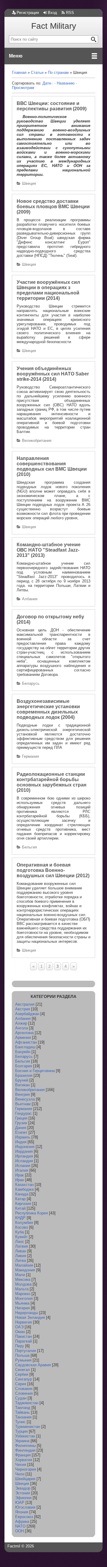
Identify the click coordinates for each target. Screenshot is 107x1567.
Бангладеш (25, 1047)
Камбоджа (24, 1189)
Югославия (25, 1507)
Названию (66, 83)
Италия (21, 1170)
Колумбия (24, 1222)
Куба (19, 1232)
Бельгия (29, 847)
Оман (20, 1331)
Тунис (20, 1422)
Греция (21, 1118)
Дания (20, 1127)
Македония (25, 1270)
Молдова (23, 1284)
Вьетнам (23, 1104)
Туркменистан (27, 1426)
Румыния (23, 1360)
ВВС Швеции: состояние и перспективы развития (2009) (51, 106)
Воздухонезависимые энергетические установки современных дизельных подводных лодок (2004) (48, 709)
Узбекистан (25, 1436)
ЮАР (19, 1502)
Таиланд (22, 1407)
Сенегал (22, 1369)
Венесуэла (25, 1099)
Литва (20, 1260)
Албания (29, 599)
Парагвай (23, 1341)
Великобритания (36, 440)
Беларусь (31, 683)
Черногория (25, 1469)
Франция (23, 1455)
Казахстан (24, 1184)
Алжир (21, 1023)
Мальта (22, 1289)
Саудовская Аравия (33, 1365)
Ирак (19, 1175)
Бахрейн (22, 1052)
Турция (21, 1431)
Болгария (23, 1066)
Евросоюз (24, 1517)
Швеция (29, 183)
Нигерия (22, 1308)
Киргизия (23, 1203)
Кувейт (21, 1237)
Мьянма (22, 1303)
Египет (21, 1132)
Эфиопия (23, 1498)
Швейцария (25, 1479)
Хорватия (23, 1460)
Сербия (21, 1374)
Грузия (21, 1123)
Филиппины (25, 1445)
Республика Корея (31, 1213)
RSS (70, 12)
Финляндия (25, 1450)
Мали (20, 1275)
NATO (20, 1526)
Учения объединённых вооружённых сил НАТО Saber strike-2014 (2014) (53, 374)
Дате (47, 83)
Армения (23, 1037)
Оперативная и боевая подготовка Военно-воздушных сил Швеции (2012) (53, 870)
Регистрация (28, 12)
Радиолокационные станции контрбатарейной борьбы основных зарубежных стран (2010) (51, 782)
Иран (19, 1180)
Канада (21, 1194)
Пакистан (23, 1336)
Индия (20, 1142)
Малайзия (24, 1265)
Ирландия (24, 1156)
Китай (20, 1208)
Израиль (22, 1137)
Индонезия (24, 1146)
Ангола (21, 1028)
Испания (22, 1165)
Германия (30, 756)
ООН (19, 1531)
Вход (52, 12)
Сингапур (23, 1379)
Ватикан (22, 1085)
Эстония (22, 1493)
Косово (21, 1227)
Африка (22, 1521)
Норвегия (23, 1322)
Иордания (24, 1151)
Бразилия (23, 1075)
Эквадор (22, 1488)
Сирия (20, 1384)
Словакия (23, 1388)
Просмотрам (23, 87)
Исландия (24, 1161)
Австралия (24, 1004)
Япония (21, 1512)
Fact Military (53, 26)
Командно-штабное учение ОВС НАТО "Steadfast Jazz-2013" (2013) (49, 550)
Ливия (20, 1256)
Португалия (25, 1350)
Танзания (23, 1417)
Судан (20, 1398)
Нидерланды (26, 1312)
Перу (19, 1346)
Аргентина (24, 1033)
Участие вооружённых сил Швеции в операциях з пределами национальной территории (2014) (48, 290)
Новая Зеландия (30, 1317)
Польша (22, 1355)
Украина (22, 1441)
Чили (19, 1474)
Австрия (22, 1009)
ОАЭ (19, 1327)
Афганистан (26, 1042)
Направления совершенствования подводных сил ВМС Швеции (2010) (52, 466)
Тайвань (22, 1412)
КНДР (20, 1218)
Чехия (20, 1464)
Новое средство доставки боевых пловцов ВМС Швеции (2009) (53, 206)
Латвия (21, 1246)
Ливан (20, 1251)
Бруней (21, 1080)
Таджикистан (26, 1403)
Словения (24, 1393)
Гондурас (23, 1113)
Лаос (19, 1241)
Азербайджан (27, 1014)
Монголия (24, 1298)
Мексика (22, 1279)
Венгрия (22, 1094)
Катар (20, 1199)
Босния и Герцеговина (35, 1070)
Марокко (22, 1293)
